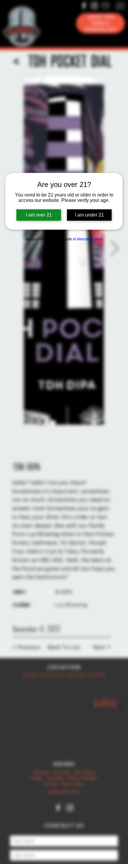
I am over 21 (39, 214)
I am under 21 (89, 214)
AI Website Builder (87, 239)
